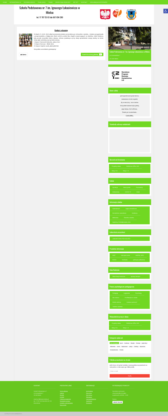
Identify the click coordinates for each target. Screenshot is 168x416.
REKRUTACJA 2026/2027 (63, 2)
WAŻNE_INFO (140, 255)
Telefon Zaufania (117, 306)
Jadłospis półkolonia (139, 260)
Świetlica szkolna (129, 217)
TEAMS (50, 2)
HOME (5, 2)
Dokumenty (115, 192)
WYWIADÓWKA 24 (15, 2)
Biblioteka (115, 217)
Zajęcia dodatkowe (131, 208)
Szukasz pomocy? (132, 302)
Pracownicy (139, 187)
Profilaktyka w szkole (131, 297)
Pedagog (115, 293)
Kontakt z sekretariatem (66, 403)
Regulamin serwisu (65, 401)
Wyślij (129, 376)
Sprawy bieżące (135, 276)
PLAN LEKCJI (42, 2)
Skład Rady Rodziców (118, 276)
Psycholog (138, 293)
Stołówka (124, 260)
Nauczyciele (126, 187)
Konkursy (134, 213)
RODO (114, 260)
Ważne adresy (116, 302)
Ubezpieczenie (125, 255)
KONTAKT (84, 2)
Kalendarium (116, 208)
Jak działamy (89, 391)
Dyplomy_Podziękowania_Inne (121, 222)
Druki (138, 192)
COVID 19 (128, 192)
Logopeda (127, 293)
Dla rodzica (115, 297)
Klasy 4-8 (114, 171)
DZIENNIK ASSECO (29, 2)
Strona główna (64, 391)
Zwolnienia (89, 401)
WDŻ (113, 255)
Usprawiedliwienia (91, 399)
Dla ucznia (89, 393)
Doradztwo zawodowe (119, 213)
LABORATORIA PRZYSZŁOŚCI (121, 239)
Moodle (62, 395)
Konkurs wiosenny (61, 30)
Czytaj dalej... (130, 115)
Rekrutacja (89, 397)
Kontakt (62, 397)
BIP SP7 (75, 2)
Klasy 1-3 (126, 171)
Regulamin (89, 403)
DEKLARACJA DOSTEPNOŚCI (98, 2)
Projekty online (116, 166)
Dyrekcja (115, 187)
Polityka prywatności (65, 399)
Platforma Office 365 (132, 166)
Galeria (62, 393)
